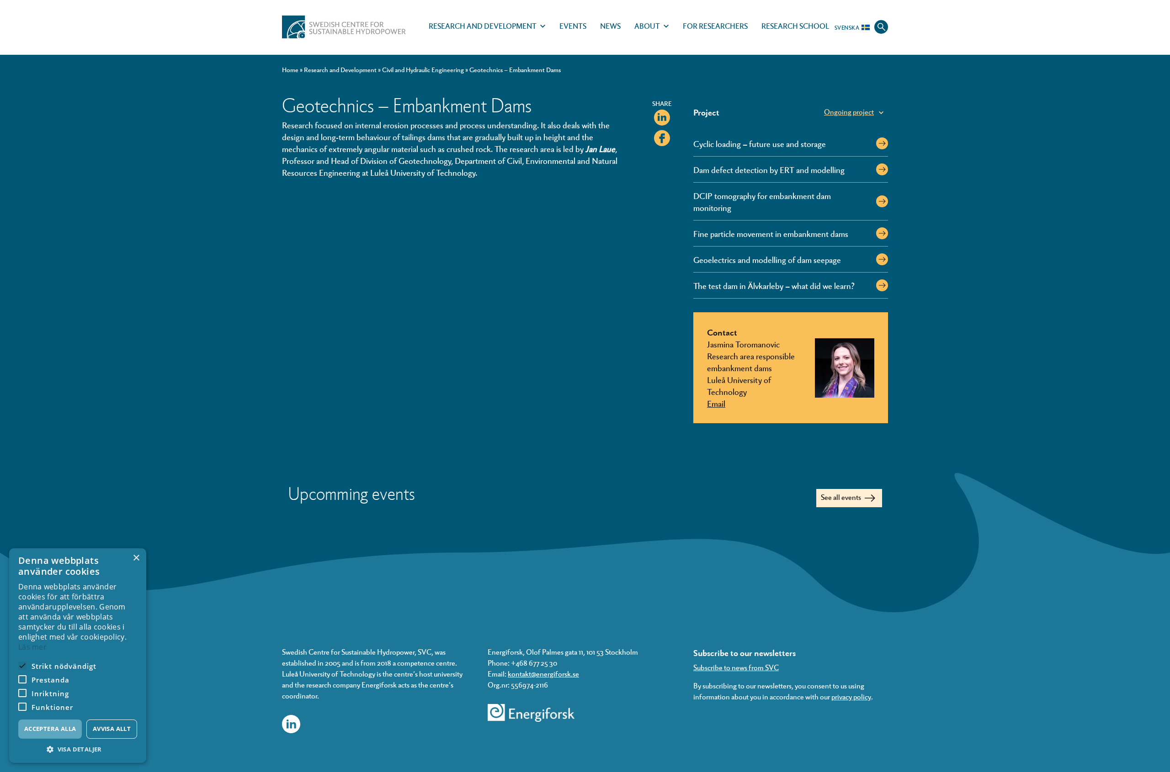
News (610, 26)
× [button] (136, 558)
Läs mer (32, 647)
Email (716, 403)
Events (572, 26)
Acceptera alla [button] (50, 729)
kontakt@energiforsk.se (543, 673)
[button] (77, 749)
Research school (795, 26)
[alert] (77, 655)
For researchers (715, 26)
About (647, 26)
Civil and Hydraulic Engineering (423, 69)
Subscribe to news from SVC (736, 667)
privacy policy (851, 696)
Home (290, 69)
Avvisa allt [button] (112, 729)
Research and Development (483, 26)
